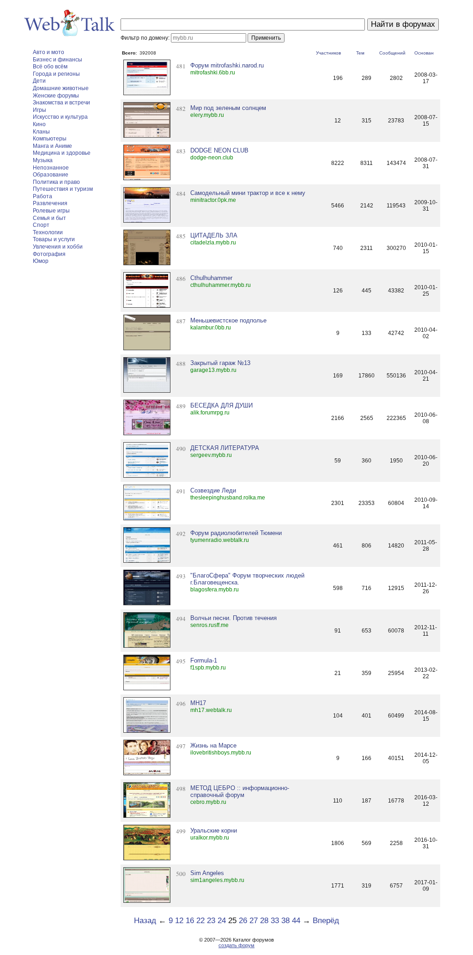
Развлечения (50, 203)
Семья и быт (49, 218)
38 (285, 920)
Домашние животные (61, 88)
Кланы (41, 131)
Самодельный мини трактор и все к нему (247, 192)
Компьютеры (50, 138)
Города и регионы (56, 74)
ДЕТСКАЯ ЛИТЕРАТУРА (224, 447)
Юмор (41, 261)
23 (211, 920)
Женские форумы (56, 95)
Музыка (43, 160)
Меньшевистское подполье (228, 320)
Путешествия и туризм (63, 189)
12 (179, 920)
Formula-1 (203, 660)
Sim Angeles (207, 873)
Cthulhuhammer (211, 277)
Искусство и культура (60, 117)
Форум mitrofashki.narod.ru (227, 65)
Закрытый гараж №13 (220, 362)
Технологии (48, 232)
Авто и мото (48, 52)
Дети (39, 81)
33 (275, 920)
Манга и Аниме (52, 146)
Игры (39, 110)
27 (253, 920)
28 (264, 920)
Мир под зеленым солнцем (228, 107)
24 (222, 920)
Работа (42, 196)
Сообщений (392, 52)
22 (200, 920)
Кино (39, 124)
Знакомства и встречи (61, 102)
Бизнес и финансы (57, 59)
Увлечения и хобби (58, 246)
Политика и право (56, 182)
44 (296, 920)
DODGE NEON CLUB (219, 150)
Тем (360, 52)
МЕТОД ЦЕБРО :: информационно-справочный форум (239, 791)
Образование (50, 174)
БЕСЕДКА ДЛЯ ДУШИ (221, 405)
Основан (424, 52)
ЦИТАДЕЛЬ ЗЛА (213, 235)
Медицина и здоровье (62, 153)
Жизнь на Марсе (213, 745)
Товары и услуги (54, 239)
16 (190, 920)
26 (243, 920)
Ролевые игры (51, 210)
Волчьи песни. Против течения (233, 617)
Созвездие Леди (213, 490)
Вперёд (326, 920)
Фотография (49, 254)
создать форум (236, 945)
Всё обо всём (50, 66)
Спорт (41, 225)
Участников (328, 52)
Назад (145, 920)
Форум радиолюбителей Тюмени (236, 532)
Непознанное (51, 167)
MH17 (198, 703)
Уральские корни (213, 830)
